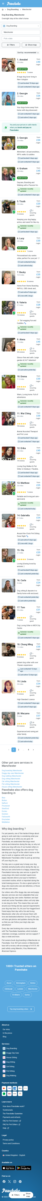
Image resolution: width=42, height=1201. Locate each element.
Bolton (4, 800)
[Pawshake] (14, 3)
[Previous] (8, 749)
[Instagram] (15, 1181)
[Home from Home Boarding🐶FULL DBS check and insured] (21, 284)
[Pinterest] (20, 1181)
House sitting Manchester (12, 787)
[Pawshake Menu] (3, 3)
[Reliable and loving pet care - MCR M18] (21, 496)
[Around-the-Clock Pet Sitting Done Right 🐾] (21, 529)
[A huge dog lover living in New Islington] (21, 73)
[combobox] (21, 26)
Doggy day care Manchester (13, 773)
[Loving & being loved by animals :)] (21, 562)
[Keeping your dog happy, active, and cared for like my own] (21, 216)
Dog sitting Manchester (11, 779)
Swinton (5, 814)
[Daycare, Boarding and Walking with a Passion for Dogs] (21, 181)
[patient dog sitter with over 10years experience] (21, 659)
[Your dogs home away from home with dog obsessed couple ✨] (21, 105)
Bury (3, 798)
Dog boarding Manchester (12, 770)
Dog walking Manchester (11, 776)
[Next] (33, 749)
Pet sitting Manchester (11, 784)
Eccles (4, 811)
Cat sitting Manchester (10, 781)
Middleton (6, 822)
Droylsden (6, 819)
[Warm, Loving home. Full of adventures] (21, 391)
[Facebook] (4, 1181)
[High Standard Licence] (21, 694)
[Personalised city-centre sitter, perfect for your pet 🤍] (21, 252)
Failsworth (6, 817)
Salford (5, 803)
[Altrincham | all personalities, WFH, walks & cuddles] (21, 149)
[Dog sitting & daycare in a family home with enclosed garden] (21, 590)
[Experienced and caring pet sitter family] (21, 727)
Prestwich (6, 806)
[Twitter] (9, 1181)
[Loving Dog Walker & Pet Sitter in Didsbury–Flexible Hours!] (21, 462)
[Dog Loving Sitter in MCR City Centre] (21, 622)
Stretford (5, 808)
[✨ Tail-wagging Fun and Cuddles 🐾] (21, 317)
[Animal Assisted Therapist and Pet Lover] (21, 427)
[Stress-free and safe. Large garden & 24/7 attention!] (21, 354)
